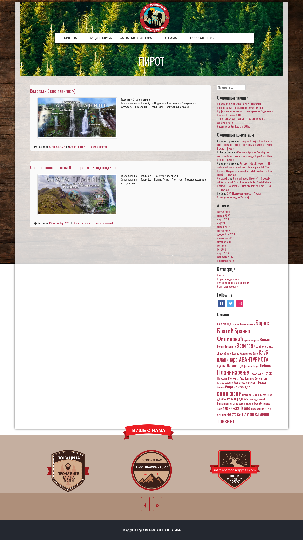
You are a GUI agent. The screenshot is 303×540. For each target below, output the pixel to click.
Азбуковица (224, 324)
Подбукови (256, 373)
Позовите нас (202, 38)
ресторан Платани (241, 414)
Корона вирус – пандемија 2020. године (240, 107)
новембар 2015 (225, 260)
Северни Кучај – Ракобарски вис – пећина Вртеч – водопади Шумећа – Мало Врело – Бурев (244, 144)
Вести (220, 275)
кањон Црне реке (234, 403)
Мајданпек (246, 366)
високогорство (252, 394)
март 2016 (223, 253)
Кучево (221, 365)
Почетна (70, 38)
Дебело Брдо (264, 346)
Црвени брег (231, 382)
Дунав (235, 353)
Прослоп (222, 378)
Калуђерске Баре (249, 353)
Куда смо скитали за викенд (233, 282)
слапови (262, 413)
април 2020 (223, 215)
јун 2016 (221, 249)
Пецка (256, 366)
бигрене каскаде (237, 387)
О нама (171, 38)
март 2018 (223, 219)
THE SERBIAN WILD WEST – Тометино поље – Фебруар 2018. (242, 121)
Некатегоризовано (227, 286)
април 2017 (223, 227)
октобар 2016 (224, 242)
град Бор (267, 394)
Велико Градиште (226, 346)
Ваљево (266, 339)
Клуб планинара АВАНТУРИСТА (242, 355)
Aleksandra (223, 178)
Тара (241, 378)
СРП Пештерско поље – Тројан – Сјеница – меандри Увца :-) (240, 195)
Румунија (233, 378)
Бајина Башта (240, 324)
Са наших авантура (136, 38)
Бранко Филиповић (233, 334)
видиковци (229, 393)
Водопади (246, 345)
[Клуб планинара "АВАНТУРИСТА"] (154, 17)
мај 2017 (222, 223)
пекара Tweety (253, 403)
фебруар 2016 (225, 256)
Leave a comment (99, 146)
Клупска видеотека (228, 279)
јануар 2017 (223, 230)
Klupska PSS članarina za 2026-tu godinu (239, 104)
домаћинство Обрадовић (232, 399)
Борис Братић (77, 146)
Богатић (251, 324)
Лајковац (233, 365)
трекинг (226, 420)
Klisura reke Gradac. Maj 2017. (233, 126)
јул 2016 (221, 245)
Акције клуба (101, 38)
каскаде (253, 399)
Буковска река (251, 340)
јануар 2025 (223, 212)
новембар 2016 (225, 238)
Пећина (266, 365)
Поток (268, 373)
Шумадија (244, 382)
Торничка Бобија (253, 378)
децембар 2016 (226, 234)
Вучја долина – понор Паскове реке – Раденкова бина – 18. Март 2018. (245, 113)
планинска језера (237, 408)
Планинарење (233, 372)
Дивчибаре (224, 353)
